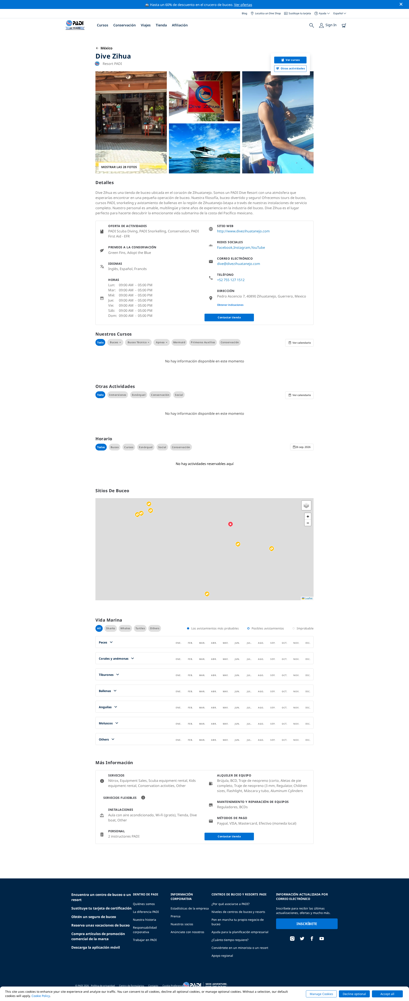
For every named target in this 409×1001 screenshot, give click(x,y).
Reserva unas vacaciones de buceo (100, 925)
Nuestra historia (144, 920)
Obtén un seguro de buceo (93, 916)
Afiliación (180, 25)
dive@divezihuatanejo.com (238, 263)
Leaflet (308, 598)
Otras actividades (293, 68)
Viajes (146, 25)
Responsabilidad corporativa (145, 929)
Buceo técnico (137, 342)
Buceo (114, 342)
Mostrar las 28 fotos (119, 167)
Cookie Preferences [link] (173, 985)
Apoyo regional (222, 956)
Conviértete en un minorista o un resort (240, 948)
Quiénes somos (144, 904)
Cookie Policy (41, 996)
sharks (110, 628)
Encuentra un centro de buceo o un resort (101, 897)
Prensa (175, 916)
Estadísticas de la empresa (190, 908)
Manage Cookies (321, 994)
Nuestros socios (182, 924)
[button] (148, 504)
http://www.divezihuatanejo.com (243, 231)
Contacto (153, 985)
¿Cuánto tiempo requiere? (230, 940)
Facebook (225, 247)
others (154, 628)
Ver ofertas (243, 4)
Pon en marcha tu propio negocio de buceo (238, 922)
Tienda (161, 25)
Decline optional (354, 994)
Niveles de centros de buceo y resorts (238, 912)
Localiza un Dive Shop (268, 13)
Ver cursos (293, 60)
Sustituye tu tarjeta (300, 13)
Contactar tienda (229, 317)
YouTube (258, 247)
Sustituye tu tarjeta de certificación (101, 908)
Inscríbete (307, 923)
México (105, 48)
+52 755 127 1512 (231, 279)
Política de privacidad (103, 985)
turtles (140, 628)
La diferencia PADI (146, 912)
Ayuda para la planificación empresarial (240, 932)
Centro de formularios (131, 985)
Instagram (241, 247)
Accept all (387, 994)
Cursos (102, 25)
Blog (244, 13)
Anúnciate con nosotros (187, 932)
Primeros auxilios (203, 342)
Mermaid (179, 342)
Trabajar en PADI (145, 940)
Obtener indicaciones (230, 305)
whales (125, 628)
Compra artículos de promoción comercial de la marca (98, 936)
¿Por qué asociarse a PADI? (230, 904)
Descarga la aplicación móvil (95, 947)
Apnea (160, 342)
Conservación (124, 25)
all (99, 628)
